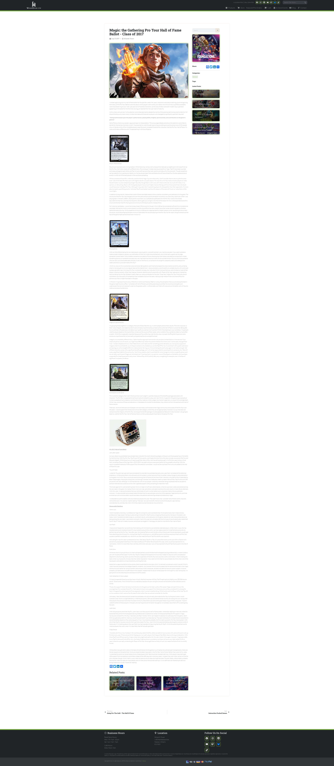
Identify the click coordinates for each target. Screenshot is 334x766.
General (195, 77)
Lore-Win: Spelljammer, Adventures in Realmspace (175, 683)
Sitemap (144, 761)
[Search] (217, 30)
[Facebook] (257, 2)
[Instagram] (260, 2)
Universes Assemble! (203, 104)
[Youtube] (267, 2)
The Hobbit (199, 94)
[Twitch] (271, 2)
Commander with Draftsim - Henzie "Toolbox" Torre (146, 683)
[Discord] (264, 2)
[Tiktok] (278, 2)
